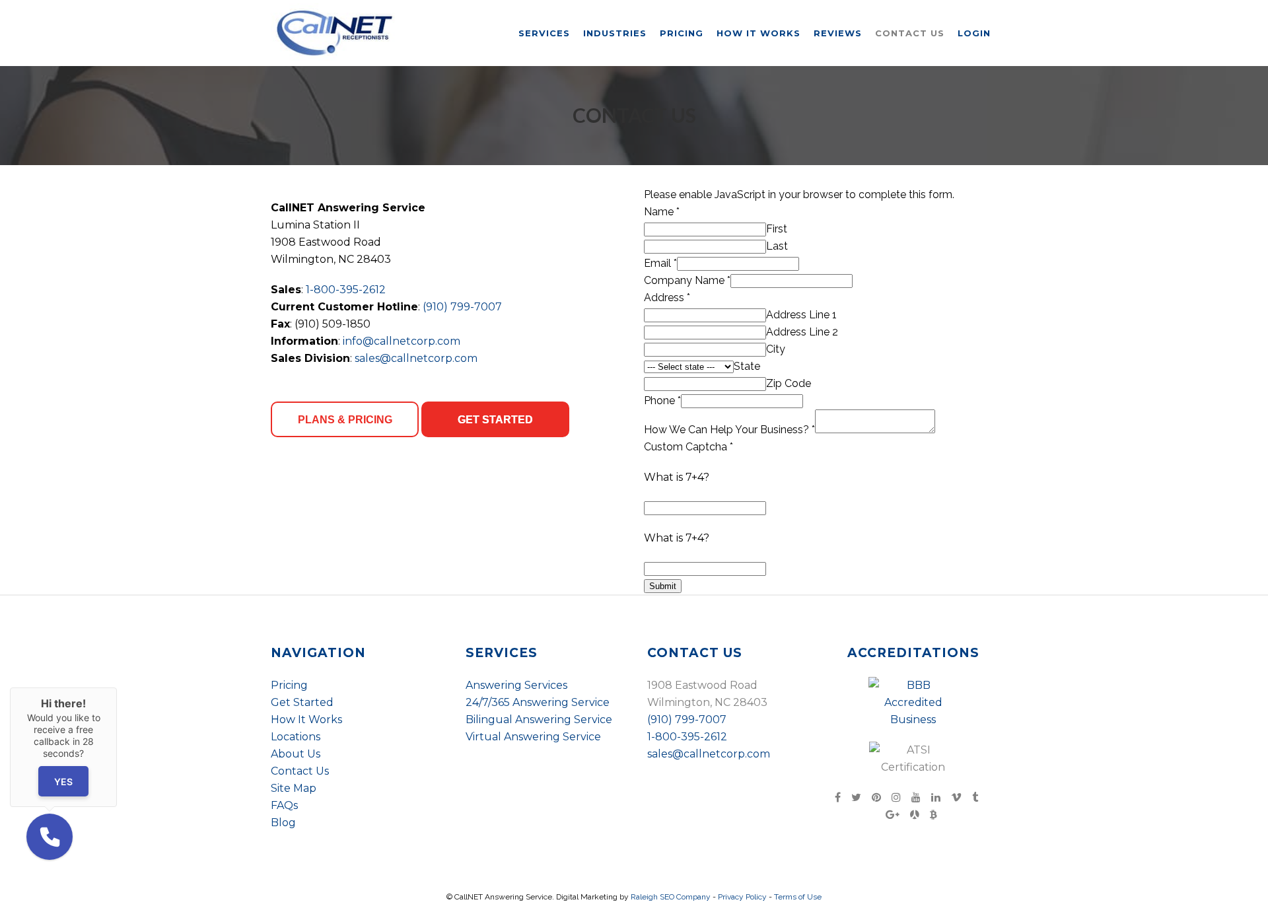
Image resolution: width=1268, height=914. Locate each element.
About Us (295, 754)
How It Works (306, 719)
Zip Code (788, 383)
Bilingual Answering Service (539, 719)
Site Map (293, 788)
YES (63, 781)
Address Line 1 (801, 314)
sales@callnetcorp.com (416, 358)
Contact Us (300, 771)
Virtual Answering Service (533, 736)
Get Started (302, 702)
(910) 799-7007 (462, 306)
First (776, 229)
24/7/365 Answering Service (538, 702)
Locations (295, 736)
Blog (283, 822)
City (775, 349)
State (747, 366)
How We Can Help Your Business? (729, 429)
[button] (49, 837)
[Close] (117, 687)
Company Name (687, 280)
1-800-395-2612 (346, 289)
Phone (662, 400)
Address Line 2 (802, 332)
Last (777, 246)
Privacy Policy (742, 896)
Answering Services (516, 685)
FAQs (284, 805)
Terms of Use (798, 896)
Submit (662, 586)
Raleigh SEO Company (671, 896)
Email (660, 263)
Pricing (289, 685)
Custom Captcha (688, 446)
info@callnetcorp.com (401, 341)
